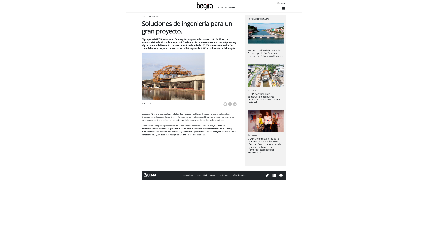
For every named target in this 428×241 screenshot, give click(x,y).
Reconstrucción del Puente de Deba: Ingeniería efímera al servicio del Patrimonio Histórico (265, 53)
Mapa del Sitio (188, 175)
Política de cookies (239, 175)
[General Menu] (283, 9)
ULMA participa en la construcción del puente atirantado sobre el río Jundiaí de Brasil (264, 98)
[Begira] (205, 6)
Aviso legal (224, 175)
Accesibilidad (202, 175)
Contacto (213, 175)
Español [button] (282, 3)
